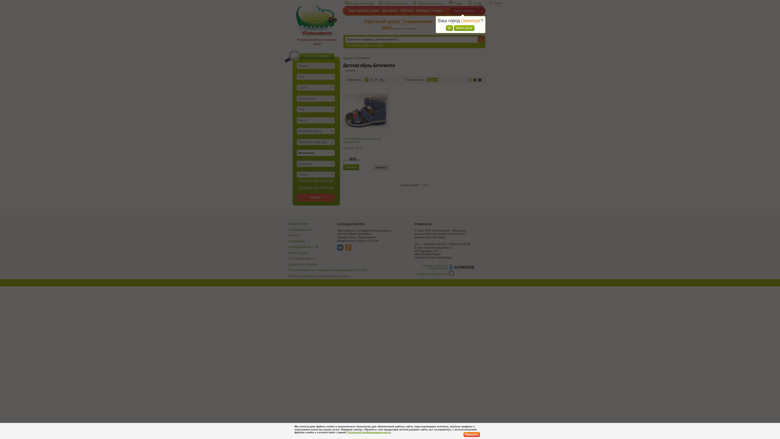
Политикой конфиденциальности (369, 432)
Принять (472, 434)
